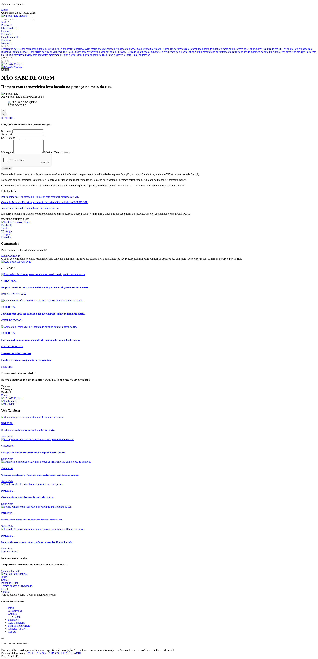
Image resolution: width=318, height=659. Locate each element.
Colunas (6, 31)
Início (5, 22)
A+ (4, 114)
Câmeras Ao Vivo (17, 628)
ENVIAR (7, 168)
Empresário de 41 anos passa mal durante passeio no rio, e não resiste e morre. (42, 48)
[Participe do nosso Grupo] (15, 222)
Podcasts (6, 25)
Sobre (5, 579)
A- (4, 111)
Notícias (6, 43)
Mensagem (7, 152)
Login (4, 255)
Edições (6, 40)
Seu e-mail (6, 134)
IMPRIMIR (7, 117)
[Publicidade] (8, 401)
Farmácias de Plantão (19, 625)
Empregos (7, 34)
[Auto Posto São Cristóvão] (16, 261)
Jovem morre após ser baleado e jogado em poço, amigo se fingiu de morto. (122, 48)
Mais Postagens (9, 551)
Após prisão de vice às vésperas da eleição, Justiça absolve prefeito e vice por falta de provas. (77, 51)
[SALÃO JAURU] (12, 63)
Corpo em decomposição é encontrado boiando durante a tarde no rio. (199, 48)
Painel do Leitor (10, 582)
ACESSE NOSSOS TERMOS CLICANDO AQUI (53, 653)
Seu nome (6, 131)
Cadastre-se (14, 255)
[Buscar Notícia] (34, 19)
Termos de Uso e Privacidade (17, 585)
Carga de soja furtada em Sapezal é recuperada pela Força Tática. (161, 51)
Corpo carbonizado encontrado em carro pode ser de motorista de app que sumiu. (237, 51)
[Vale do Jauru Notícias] (14, 15)
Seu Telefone (8, 137)
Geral (17, 616)
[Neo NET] (7, 404)
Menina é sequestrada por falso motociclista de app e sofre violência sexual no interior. (105, 54)
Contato (5, 591)
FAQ (4, 588)
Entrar (4, 9)
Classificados (8, 28)
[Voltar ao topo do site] (2, 638)
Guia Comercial (10, 37)
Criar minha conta (10, 571)
